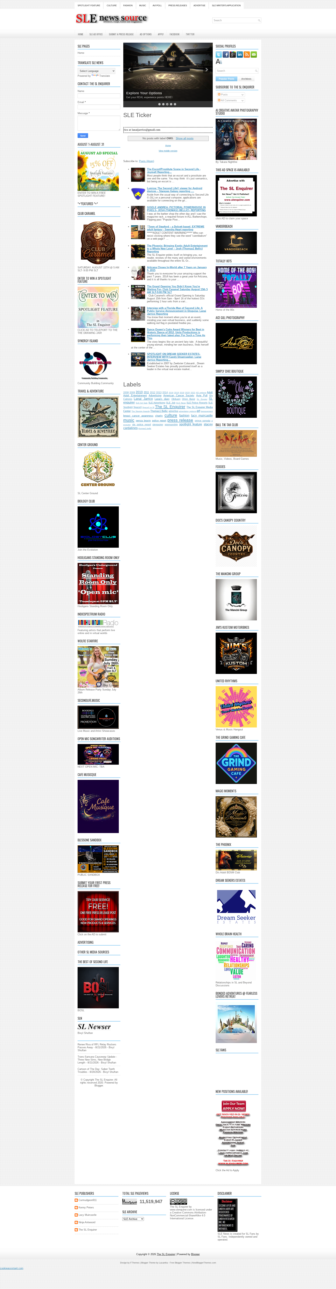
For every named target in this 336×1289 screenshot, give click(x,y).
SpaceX (137, 407)
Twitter (190, 34)
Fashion (128, 5)
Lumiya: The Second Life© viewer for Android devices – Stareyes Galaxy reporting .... (174, 190)
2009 (132, 392)
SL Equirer (202, 399)
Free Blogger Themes (180, 1263)
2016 (171, 392)
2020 (187, 392)
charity (159, 415)
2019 (182, 392)
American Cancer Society (178, 395)
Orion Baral (188, 399)
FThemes (134, 1263)
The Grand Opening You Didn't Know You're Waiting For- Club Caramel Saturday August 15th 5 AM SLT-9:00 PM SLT (177, 289)
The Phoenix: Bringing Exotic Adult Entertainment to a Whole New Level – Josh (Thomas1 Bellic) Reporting (177, 248)
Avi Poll (157, 5)
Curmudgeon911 (88, 1200)
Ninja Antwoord (87, 1222)
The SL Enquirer (170, 406)
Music (142, 5)
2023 (193, 392)
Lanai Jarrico (143, 398)
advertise (173, 411)
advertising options (187, 411)
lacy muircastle (202, 415)
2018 (176, 392)
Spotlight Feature (89, 5)
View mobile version (168, 151)
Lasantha (163, 1263)
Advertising (155, 395)
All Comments (228, 100)
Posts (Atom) (146, 161)
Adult (210, 392)
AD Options (146, 34)
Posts (224, 94)
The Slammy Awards (140, 411)
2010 (139, 392)
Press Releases (177, 5)
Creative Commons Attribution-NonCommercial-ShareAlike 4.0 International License (188, 1215)
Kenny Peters (86, 1207)
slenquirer (157, 424)
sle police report (141, 424)
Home (80, 34)
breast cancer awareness (138, 415)
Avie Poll (201, 395)
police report (159, 420)
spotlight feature (190, 424)
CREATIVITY (136, 93)
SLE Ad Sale (142, 403)
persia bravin (143, 420)
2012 (152, 392)
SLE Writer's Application (226, 5)
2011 (146, 392)
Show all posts (184, 138)
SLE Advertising (156, 402)
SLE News (181, 403)
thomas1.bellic (144, 428)
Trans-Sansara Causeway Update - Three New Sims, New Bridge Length (97, 1059)
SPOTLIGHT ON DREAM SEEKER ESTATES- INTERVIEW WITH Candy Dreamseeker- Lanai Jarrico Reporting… (174, 357)
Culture (112, 5)
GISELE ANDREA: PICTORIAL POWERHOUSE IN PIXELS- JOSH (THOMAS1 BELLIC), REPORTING (176, 209)
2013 (159, 392)
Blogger (98, 1085)
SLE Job (170, 402)
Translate (104, 75)
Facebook (174, 34)
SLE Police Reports (196, 402)
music (128, 420)
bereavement (207, 411)
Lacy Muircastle (87, 1214)
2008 (126, 392)
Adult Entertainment (135, 395)
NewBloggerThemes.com (204, 1263)
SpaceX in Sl (148, 407)
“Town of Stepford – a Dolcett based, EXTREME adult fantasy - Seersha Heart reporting (175, 228)
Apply (161, 34)
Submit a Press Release (121, 34)
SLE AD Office (96, 34)
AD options (201, 392)
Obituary (176, 399)
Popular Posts (226, 79)
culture (170, 415)
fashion (184, 415)
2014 (165, 392)
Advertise (199, 5)
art (198, 411)
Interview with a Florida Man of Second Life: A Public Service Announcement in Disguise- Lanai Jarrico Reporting (176, 311)
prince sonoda (202, 420)
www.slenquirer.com (181, 1209)
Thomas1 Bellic (159, 411)
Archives (246, 79)
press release (180, 420)
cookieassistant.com (11, 1268)
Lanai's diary (162, 399)
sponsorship (171, 424)
